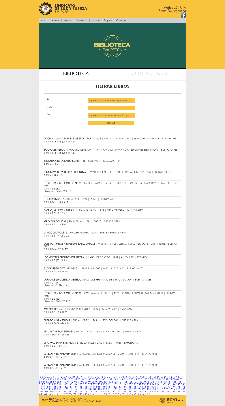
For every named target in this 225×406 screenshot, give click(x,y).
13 (83, 377)
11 (76, 377)
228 (144, 391)
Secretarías (81, 20)
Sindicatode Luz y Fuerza (70, 8)
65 (121, 379)
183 (70, 389)
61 (107, 379)
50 (68, 379)
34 (157, 377)
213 (70, 391)
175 (178, 387)
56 (89, 379)
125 (80, 384)
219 (100, 391)
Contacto (121, 20)
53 (79, 379)
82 (181, 379)
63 (114, 379)
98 (93, 382)
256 (134, 394)
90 (65, 382)
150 (56, 387)
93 (75, 382)
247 (90, 394)
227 (139, 391)
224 (124, 391)
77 (163, 379)
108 (140, 382)
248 (95, 394)
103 (116, 382)
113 (165, 382)
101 (106, 382)
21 (112, 377)
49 (65, 379)
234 (173, 391)
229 (149, 391)
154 (75, 387)
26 (129, 377)
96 (86, 382)
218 (95, 391)
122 (66, 384)
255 (129, 394)
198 (144, 389)
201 (159, 389)
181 (61, 389)
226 (134, 391)
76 (160, 379)
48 (61, 379)
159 (100, 387)
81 (177, 379)
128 (95, 384)
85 (47, 382)
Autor (49, 99)
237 (41, 394)
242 (66, 394)
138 (144, 384)
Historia (96, 20)
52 (75, 379)
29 (140, 377)
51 (72, 379)
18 (101, 377)
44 (47, 379)
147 (41, 387)
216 (85, 391)
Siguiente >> (144, 394)
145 (178, 384)
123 (70, 384)
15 (91, 377)
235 (178, 391)
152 (66, 387)
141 (159, 384)
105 (125, 382)
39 (175, 377)
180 (56, 389)
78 (167, 379)
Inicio (43, 20)
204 (173, 389)
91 (68, 382)
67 (128, 379)
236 (183, 391)
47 (58, 379)
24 (122, 377)
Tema (49, 114)
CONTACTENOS (149, 73)
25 (126, 377)
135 (129, 384)
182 (66, 389)
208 (46, 391)
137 (139, 384)
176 (183, 387)
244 (75, 394)
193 (119, 389)
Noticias (68, 20)
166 (134, 387)
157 (90, 387)
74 (153, 379)
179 (51, 389)
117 (41, 384)
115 (174, 382)
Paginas (108, 20)
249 (100, 394)
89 (61, 382)
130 (105, 384)
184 (75, 389)
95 (82, 382)
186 (85, 389)
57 (93, 379)
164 (124, 387)
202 (163, 389)
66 (125, 379)
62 (110, 379)
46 (54, 379)
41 (182, 377)
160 (105, 387)
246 (85, 394)
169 (149, 387)
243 (70, 394)
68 (132, 379)
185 (80, 389)
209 (51, 391)
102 (111, 382)
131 (110, 384)
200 (154, 389)
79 (170, 379)
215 (80, 391)
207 (41, 391)
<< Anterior (45, 377)
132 (114, 384)
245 (80, 394)
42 (40, 379)
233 (168, 391)
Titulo (49, 107)
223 (119, 391)
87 (54, 382)
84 (44, 382)
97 (89, 382)
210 (56, 391)
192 (114, 389)
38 (172, 377)
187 (90, 389)
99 (96, 382)
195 (129, 389)
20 (108, 377)
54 (82, 379)
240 (56, 394)
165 (129, 387)
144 (173, 384)
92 (72, 382)
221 (110, 391)
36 (164, 377)
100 (101, 382)
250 (105, 394)
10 (73, 377)
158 (95, 387)
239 (51, 394)
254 (124, 394)
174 (173, 387)
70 (139, 379)
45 (51, 379)
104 (120, 382)
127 (90, 384)
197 (139, 389)
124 (75, 384)
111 (155, 382)
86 (51, 382)
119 (51, 384)
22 (115, 377)
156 (85, 387)
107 (135, 382)
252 (114, 394)
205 (178, 389)
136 (134, 384)
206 (183, 389)
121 (61, 384)
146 (183, 384)
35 (161, 377)
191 (110, 389)
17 (98, 377)
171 (159, 387)
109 (145, 382)
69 (135, 379)
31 (147, 377)
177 (41, 389)
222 (114, 391)
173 (168, 387)
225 (129, 391)
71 (142, 379)
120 (56, 384)
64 (117, 379)
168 (144, 387)
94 (79, 382)
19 (105, 377)
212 (66, 391)
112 (160, 382)
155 (80, 387)
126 (85, 384)
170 (154, 387)
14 (87, 377)
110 (150, 382)
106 (130, 382)
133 (119, 384)
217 (90, 391)
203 (168, 389)
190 (105, 389)
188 (95, 389)
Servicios (54, 20)
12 (80, 377)
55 (86, 379)
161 (110, 387)
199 (149, 389)
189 (100, 389)
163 (119, 387)
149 (51, 387)
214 (75, 391)
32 (150, 377)
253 (119, 394)
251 (110, 394)
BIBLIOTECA (76, 73)
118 (46, 384)
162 (114, 387)
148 (46, 387)
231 (159, 391)
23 (119, 377)
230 (154, 391)
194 (124, 389)
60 (103, 379)
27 (133, 377)
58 (96, 379)
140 (154, 384)
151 (61, 387)
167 (139, 387)
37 (168, 377)
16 (94, 377)
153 (70, 387)
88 (58, 382)
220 (105, 391)
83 (40, 382)
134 (124, 384)
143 (168, 384)
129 (100, 384)
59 (100, 379)
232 (163, 391)
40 (179, 377)
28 (136, 377)
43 (44, 379)
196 (134, 389)
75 (156, 379)
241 (61, 394)
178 (46, 389)
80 (174, 379)
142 (163, 384)
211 (61, 391)
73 (149, 379)
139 (149, 384)
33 (154, 377)
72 (146, 379)
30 (143, 377)
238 (46, 394)
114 (169, 382)
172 (163, 387)
